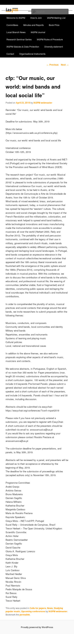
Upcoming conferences (33, 611)
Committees (12, 24)
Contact (10, 53)
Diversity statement (53, 46)
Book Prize (54, 24)
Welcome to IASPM (15, 17)
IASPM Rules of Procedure (50, 39)
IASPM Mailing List (56, 17)
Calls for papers (38, 608)
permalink (25, 614)
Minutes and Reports (33, 24)
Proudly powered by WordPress (37, 627)
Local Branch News (16, 32)
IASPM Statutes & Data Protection (22, 46)
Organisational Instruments (32, 53)
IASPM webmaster (42, 102)
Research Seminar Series (19, 39)
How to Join (36, 17)
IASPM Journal (38, 32)
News (50, 608)
